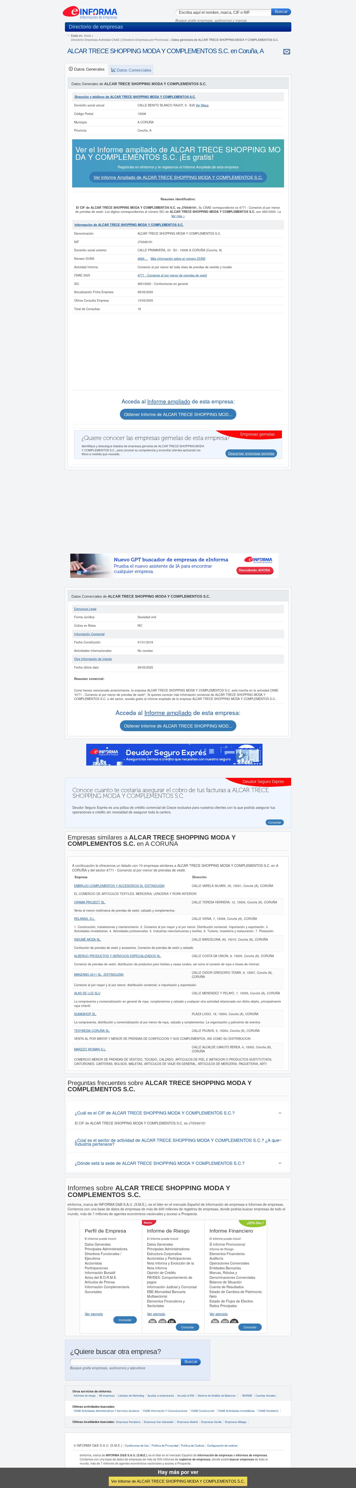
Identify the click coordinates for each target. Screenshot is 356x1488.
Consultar (125, 1320)
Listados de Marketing (131, 1395)
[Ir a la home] (89, 10)
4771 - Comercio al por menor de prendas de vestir (172, 275)
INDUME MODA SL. (87, 939)
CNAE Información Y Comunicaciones (165, 1411)
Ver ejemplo (94, 1313)
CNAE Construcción (203, 1411)
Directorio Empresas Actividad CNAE (95, 39)
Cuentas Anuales (265, 1395)
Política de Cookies (192, 1445)
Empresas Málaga (235, 1422)
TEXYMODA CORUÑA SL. (92, 1030)
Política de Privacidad (165, 1445)
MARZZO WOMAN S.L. (90, 1049)
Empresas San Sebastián (159, 1422)
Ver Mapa (202, 105)
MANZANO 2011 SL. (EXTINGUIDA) (99, 974)
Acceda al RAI (186, 1395)
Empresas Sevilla (211, 1422)
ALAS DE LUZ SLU (87, 993)
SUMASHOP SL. (85, 1014)
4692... (143, 258)
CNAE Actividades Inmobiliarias (236, 1411)
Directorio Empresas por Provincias (145, 39)
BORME (247, 1395)
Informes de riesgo (85, 1395)
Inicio (87, 35)
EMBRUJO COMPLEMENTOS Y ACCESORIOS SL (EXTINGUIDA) (119, 886)
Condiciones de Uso (137, 1445)
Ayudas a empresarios (160, 1395)
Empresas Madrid (187, 1422)
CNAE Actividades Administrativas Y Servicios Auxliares (106, 1411)
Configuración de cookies (222, 1445)
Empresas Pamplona (128, 1422)
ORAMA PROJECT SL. (90, 902)
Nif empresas (107, 1395)
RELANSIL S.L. (84, 918)
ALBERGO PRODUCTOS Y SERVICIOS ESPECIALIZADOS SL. (117, 956)
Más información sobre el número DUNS (178, 258)
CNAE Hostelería (268, 1411)
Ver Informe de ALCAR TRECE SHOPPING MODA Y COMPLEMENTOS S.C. (178, 1481)
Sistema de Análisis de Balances (217, 1395)
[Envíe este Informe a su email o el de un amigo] (286, 51)
